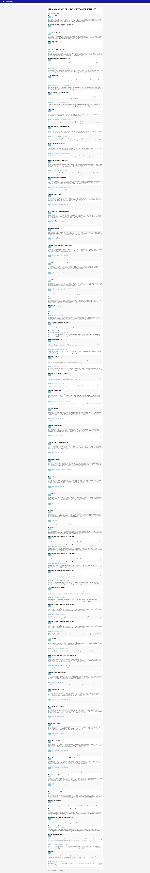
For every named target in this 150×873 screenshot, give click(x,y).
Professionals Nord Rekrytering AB (60, 580)
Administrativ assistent (63, 17)
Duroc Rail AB (57, 17)
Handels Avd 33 (57, 759)
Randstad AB (56, 281)
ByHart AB (56, 818)
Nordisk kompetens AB (58, 349)
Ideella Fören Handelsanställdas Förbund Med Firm (62, 742)
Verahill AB (56, 34)
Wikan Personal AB (58, 588)
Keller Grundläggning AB (58, 153)
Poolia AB (56, 42)
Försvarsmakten (57, 852)
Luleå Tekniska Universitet (59, 76)
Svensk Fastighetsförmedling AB (60, 401)
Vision (56, 298)
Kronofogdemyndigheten (58, 835)
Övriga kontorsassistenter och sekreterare (66, 4)
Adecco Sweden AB (57, 503)
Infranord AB (57, 801)
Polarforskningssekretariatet (59, 605)
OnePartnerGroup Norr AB (59, 204)
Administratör (61, 238)
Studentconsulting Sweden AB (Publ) (60, 272)
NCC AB (56, 230)
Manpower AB (57, 383)
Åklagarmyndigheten (58, 110)
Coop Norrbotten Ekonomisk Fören (60, 119)
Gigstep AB (56, 51)
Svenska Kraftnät (57, 827)
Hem (47, 4)
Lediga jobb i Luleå (11, 1)
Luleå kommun (57, 435)
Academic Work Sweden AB (59, 25)
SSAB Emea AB (57, 478)
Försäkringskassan (58, 537)
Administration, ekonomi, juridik (54, 4)
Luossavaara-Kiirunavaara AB (59, 59)
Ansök (50, 17)
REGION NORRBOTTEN (58, 68)
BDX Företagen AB (57, 102)
